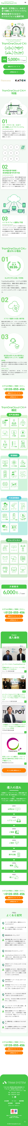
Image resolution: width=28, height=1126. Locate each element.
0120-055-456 (15, 389)
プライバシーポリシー (14, 1105)
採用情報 (10, 1103)
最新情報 (21, 1101)
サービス (14, 1101)
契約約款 (17, 1103)
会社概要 (6, 1101)
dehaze (25, 2)
